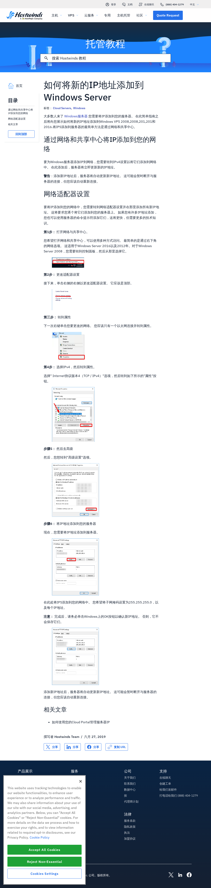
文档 (130, 4)
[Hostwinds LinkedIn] (178, 875)
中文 (192, 4)
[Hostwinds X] (168, 875)
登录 (113, 4)
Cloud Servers (62, 108)
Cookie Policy (39, 837)
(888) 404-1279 (175, 4)
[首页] (24, 16)
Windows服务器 (76, 116)
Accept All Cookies (44, 850)
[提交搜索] (46, 58)
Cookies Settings (44, 874)
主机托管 (123, 15)
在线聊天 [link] (149, 4)
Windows (79, 108)
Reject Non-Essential (44, 862)
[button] (168, 15)
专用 (107, 15)
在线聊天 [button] (165, 777)
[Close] (80, 781)
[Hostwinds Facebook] (187, 875)
